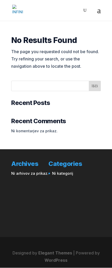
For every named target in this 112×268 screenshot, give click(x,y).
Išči (95, 86)
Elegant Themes (55, 252)
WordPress (56, 260)
